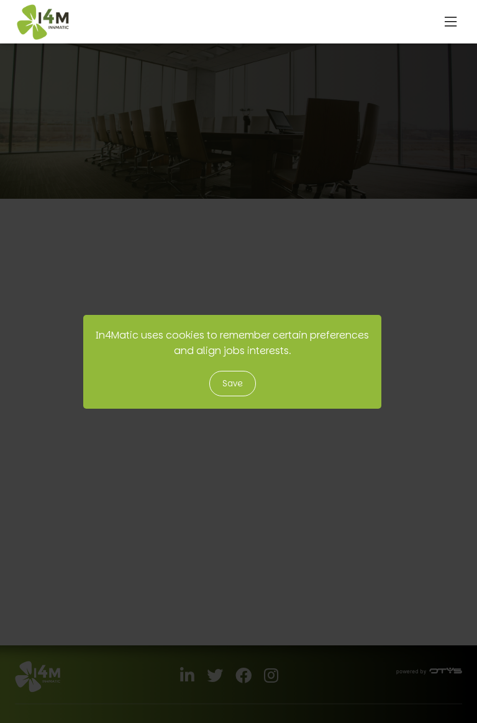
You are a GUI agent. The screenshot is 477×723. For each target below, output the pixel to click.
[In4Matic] (43, 21)
